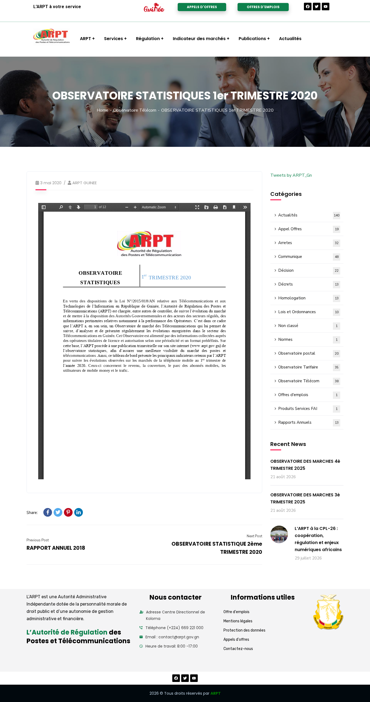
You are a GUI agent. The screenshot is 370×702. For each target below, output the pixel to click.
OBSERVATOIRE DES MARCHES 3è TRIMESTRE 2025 (305, 498)
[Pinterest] (68, 512)
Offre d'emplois (236, 612)
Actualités (308, 215)
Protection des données (244, 630)
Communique (308, 256)
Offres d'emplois (307, 394)
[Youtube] (325, 6)
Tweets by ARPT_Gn (291, 175)
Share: (32, 512)
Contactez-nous (238, 648)
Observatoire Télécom (134, 110)
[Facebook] (307, 6)
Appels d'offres (236, 639)
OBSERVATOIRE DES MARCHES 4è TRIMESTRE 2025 (305, 464)
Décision (308, 270)
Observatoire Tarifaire (308, 367)
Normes (307, 339)
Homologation (308, 298)
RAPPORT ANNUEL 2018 (56, 548)
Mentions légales (237, 621)
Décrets (308, 284)
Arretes (308, 242)
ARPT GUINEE (84, 183)
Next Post (254, 536)
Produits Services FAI (307, 408)
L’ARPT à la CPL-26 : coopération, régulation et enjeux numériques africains (318, 539)
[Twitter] (316, 6)
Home (102, 110)
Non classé (307, 325)
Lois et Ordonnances (308, 312)
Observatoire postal (308, 353)
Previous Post (38, 540)
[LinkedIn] (78, 512)
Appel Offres (308, 229)
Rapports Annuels (308, 422)
